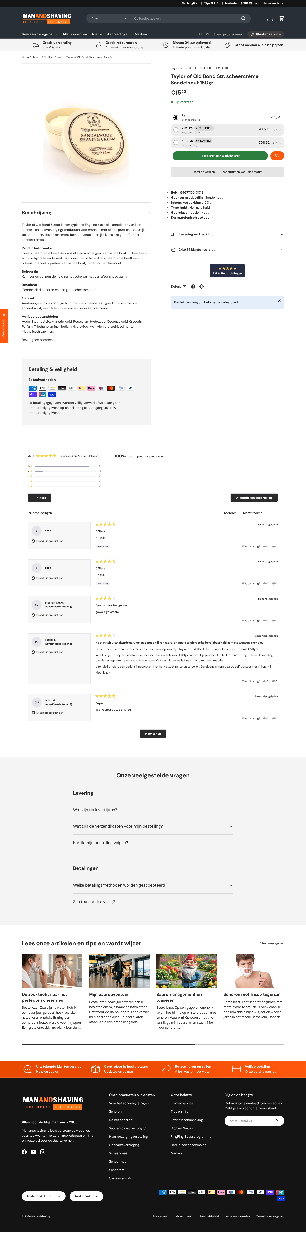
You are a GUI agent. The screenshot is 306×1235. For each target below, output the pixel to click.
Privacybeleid (161, 1216)
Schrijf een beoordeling (257, 499)
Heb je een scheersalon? (189, 1145)
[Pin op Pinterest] (201, 286)
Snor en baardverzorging (127, 1128)
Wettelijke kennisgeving (270, 1216)
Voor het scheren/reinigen (129, 1103)
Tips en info (179, 1111)
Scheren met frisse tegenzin (252, 994)
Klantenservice (182, 1103)
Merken (141, 34)
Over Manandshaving (187, 1120)
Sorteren (230, 513)
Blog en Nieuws (182, 1128)
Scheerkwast (119, 1153)
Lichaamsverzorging (124, 1145)
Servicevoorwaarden (237, 1216)
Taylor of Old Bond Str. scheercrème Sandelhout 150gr (91, 57)
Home (25, 57)
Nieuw (97, 34)
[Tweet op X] (185, 286)
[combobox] (168, 18)
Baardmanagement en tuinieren (179, 997)
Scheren (115, 1111)
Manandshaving (40, 1216)
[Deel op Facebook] (193, 286)
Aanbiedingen (118, 34)
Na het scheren (120, 1120)
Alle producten (75, 34)
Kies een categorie (37, 34)
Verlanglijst (190, 3)
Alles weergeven (271, 943)
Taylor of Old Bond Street (47, 57)
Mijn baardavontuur (109, 994)
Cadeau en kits (120, 1178)
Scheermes (117, 1161)
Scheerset (116, 1170)
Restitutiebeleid (209, 1216)
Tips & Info (212, 3)
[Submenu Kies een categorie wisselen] (55, 33)
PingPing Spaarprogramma (220, 34)
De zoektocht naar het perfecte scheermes (44, 997)
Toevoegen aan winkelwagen (220, 156)
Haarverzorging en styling (128, 1136)
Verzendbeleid (184, 1216)
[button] (281, 18)
